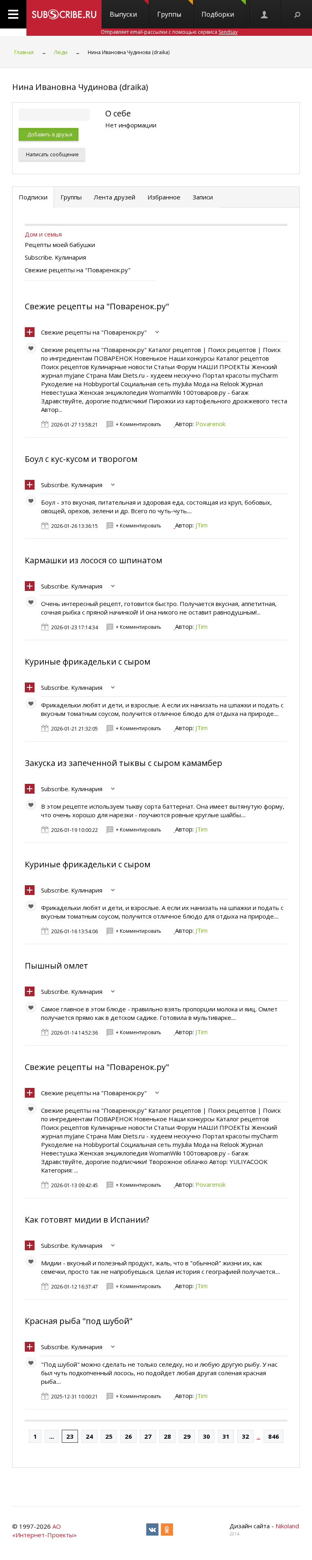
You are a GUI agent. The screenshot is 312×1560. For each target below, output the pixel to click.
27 (148, 1436)
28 (167, 1436)
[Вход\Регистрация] (265, 14)
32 (245, 1436)
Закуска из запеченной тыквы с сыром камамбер (123, 762)
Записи (203, 197)
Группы (169, 14)
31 (226, 1436)
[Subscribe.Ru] (64, 14)
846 (273, 1436)
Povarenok (210, 424)
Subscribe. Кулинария (71, 485)
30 (206, 1436)
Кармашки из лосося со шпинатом (93, 560)
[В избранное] (33, 350)
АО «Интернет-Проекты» (44, 1530)
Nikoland (287, 1526)
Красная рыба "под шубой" (78, 1320)
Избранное (163, 197)
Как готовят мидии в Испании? (87, 1219)
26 (128, 1436)
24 (89, 1436)
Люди (60, 52)
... (51, 1436)
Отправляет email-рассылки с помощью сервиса (169, 31)
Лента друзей (114, 197)
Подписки (33, 197)
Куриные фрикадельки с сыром (87, 661)
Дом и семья (43, 234)
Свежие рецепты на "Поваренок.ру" (97, 306)
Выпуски (123, 14)
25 (109, 1436)
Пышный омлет (56, 965)
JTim (201, 525)
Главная (24, 52)
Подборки (218, 14)
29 (187, 1436)
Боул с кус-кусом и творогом (81, 458)
